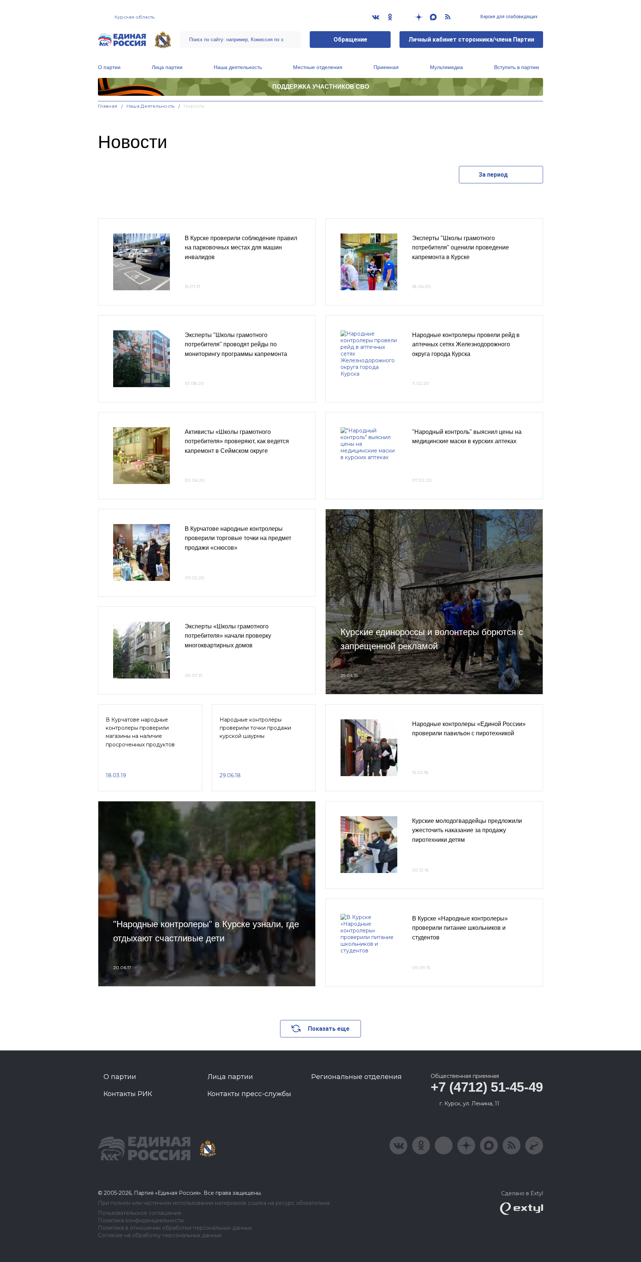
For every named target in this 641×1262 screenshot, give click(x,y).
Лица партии (167, 67)
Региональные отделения (356, 1077)
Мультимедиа (446, 67)
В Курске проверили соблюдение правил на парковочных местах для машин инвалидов (241, 247)
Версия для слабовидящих (508, 16)
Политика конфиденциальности (141, 1220)
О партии (109, 67)
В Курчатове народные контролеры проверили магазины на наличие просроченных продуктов (140, 732)
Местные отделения (317, 67)
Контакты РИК (127, 1094)
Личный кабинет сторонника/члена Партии (471, 39)
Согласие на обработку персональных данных (159, 1235)
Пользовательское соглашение (139, 1213)
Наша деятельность (238, 67)
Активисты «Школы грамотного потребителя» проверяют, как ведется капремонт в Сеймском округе (237, 441)
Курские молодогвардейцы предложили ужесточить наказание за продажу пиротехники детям (467, 830)
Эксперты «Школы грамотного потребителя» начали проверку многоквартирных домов (228, 635)
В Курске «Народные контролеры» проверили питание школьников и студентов (460, 928)
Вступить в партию (516, 67)
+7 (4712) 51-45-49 (487, 1087)
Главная (108, 106)
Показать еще (328, 1028)
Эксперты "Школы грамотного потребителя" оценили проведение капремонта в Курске (460, 247)
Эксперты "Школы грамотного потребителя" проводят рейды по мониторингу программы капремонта (236, 344)
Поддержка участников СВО (320, 87)
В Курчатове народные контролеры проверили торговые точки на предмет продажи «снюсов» (238, 538)
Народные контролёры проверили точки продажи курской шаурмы (255, 728)
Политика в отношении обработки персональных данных (175, 1228)
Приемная (386, 67)
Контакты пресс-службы (249, 1094)
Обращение (350, 39)
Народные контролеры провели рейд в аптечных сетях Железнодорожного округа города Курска (466, 344)
